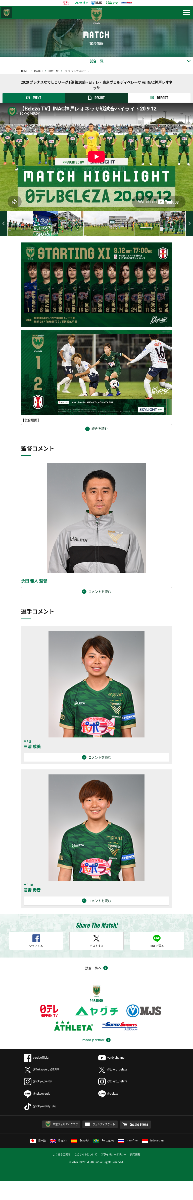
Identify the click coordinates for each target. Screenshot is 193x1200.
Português (108, 1140)
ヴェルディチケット (103, 1124)
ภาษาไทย (132, 1140)
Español (84, 1140)
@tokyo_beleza (117, 1069)
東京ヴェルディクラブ (65, 1124)
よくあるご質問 (61, 1154)
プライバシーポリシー (113, 1154)
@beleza (112, 1093)
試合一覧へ (93, 968)
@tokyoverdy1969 (44, 1106)
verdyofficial (41, 1057)
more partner (93, 1040)
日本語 (42, 1140)
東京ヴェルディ (6, 12)
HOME (24, 71)
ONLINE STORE (139, 1124)
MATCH (38, 71)
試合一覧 (54, 71)
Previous (4, 223)
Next (189, 223)
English (62, 1140)
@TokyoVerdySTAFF (46, 1069)
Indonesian (157, 1140)
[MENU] (186, 12)
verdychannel (116, 1057)
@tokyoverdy (41, 1093)
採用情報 (135, 1154)
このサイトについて (85, 1154)
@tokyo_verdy (42, 1081)
